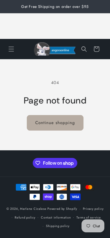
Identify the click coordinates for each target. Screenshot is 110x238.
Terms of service (88, 217)
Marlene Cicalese (33, 208)
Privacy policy (93, 208)
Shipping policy (58, 226)
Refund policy (25, 217)
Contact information (56, 217)
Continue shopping (55, 123)
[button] (11, 49)
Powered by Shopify (62, 208)
